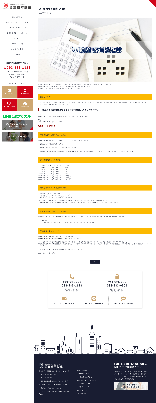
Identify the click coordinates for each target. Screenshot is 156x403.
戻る (95, 261)
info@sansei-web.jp (19, 71)
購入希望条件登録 (84, 374)
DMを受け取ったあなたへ (17, 33)
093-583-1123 (19, 67)
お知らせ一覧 (83, 390)
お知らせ (17, 38)
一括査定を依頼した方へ (17, 28)
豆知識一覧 (82, 394)
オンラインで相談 (84, 384)
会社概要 (17, 54)
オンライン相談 (17, 49)
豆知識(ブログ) (17, 44)
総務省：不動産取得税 (46, 126)
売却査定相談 (17, 17)
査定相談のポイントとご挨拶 (17, 22)
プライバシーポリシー (86, 387)
